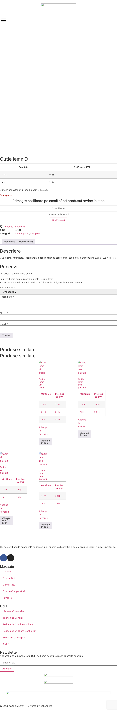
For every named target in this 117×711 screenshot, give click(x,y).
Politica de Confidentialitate (18, 624)
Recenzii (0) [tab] (26, 241)
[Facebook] (3, 557)
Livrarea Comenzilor (14, 611)
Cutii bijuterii (22, 233)
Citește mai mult (6, 520)
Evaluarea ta (7, 287)
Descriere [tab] (9, 241)
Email (4, 324)
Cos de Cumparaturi (14, 591)
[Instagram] (10, 557)
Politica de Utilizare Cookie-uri (19, 630)
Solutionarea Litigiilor (14, 637)
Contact (7, 571)
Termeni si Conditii (13, 617)
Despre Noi (9, 578)
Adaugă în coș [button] (45, 441)
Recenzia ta (7, 297)
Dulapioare (36, 233)
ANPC (6, 644)
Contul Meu (9, 584)
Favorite (7, 597)
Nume (4, 313)
